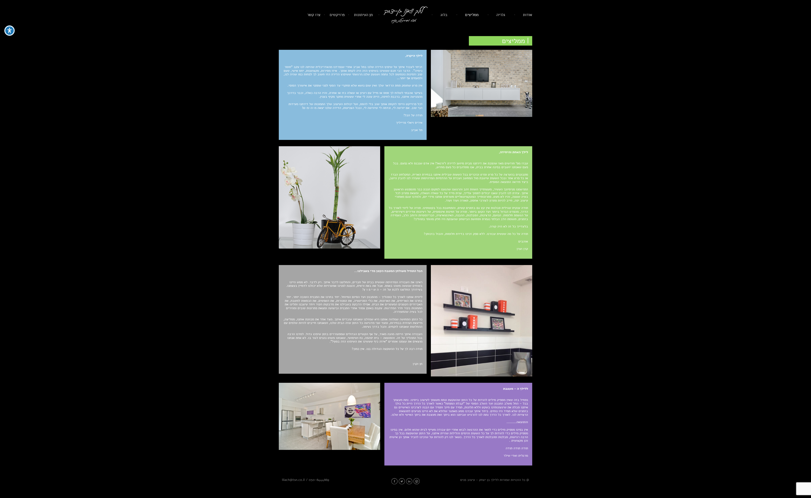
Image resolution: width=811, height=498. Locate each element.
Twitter (402, 481)
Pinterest (417, 481)
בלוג (443, 15)
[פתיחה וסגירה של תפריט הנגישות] (9, 31)
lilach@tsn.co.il (293, 480)
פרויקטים (337, 15)
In (409, 481)
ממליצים (472, 15)
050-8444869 (319, 480)
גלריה (500, 15)
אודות (527, 15)
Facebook (394, 481)
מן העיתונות (363, 15)
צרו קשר (313, 15)
